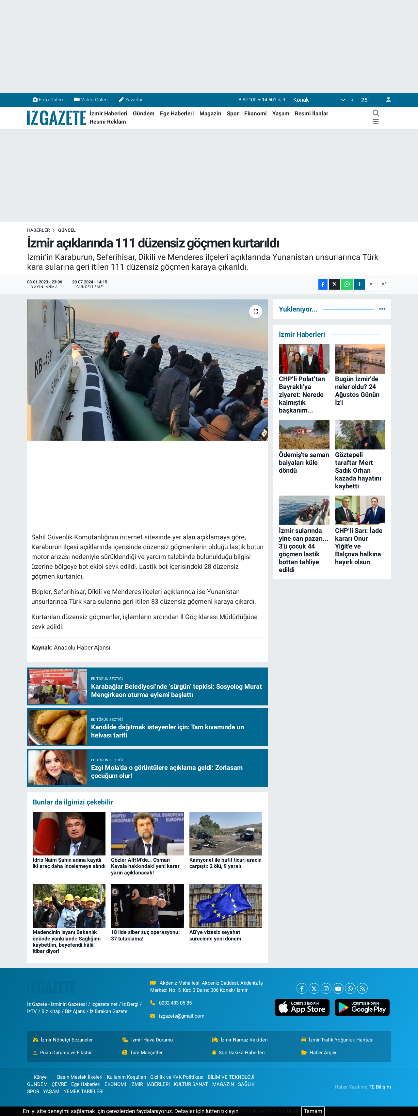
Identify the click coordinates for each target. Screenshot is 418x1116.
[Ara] (376, 114)
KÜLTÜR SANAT (191, 1084)
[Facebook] (302, 988)
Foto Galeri (51, 100)
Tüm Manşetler (146, 1053)
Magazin (210, 113)
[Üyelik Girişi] (385, 100)
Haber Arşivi (323, 1053)
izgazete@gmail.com (181, 1016)
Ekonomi (255, 113)
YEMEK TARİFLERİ (84, 1091)
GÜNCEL (67, 230)
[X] (314, 988)
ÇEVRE (59, 1084)
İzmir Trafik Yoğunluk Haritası (341, 1040)
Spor (233, 113)
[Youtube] (338, 988)
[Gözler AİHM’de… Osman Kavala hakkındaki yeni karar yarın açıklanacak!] (147, 833)
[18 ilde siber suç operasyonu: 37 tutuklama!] (147, 905)
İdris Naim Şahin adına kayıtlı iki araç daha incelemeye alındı (69, 863)
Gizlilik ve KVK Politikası (176, 1077)
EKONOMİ (115, 1084)
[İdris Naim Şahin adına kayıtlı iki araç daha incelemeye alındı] (69, 833)
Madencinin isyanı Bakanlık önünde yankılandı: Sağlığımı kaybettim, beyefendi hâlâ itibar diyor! (67, 941)
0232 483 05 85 (175, 1003)
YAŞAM (51, 1091)
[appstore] (302, 1007)
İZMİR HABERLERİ (150, 1084)
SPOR (33, 1091)
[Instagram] (326, 988)
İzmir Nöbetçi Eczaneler (67, 1040)
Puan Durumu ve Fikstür (66, 1053)
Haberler (38, 230)
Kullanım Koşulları (126, 1077)
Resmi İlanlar (311, 113)
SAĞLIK (246, 1084)
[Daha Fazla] (359, 284)
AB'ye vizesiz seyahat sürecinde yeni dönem (215, 935)
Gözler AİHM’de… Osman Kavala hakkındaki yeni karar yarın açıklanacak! (145, 866)
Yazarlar (134, 100)
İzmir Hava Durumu (152, 1040)
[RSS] (362, 988)
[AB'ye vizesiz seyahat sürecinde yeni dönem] (225, 905)
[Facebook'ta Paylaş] (323, 284)
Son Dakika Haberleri (242, 1053)
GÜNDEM (37, 1084)
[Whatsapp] (350, 988)
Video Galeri (94, 100)
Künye (40, 1077)
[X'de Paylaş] (334, 284)
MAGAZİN (223, 1084)
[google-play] (362, 1007)
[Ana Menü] (376, 122)
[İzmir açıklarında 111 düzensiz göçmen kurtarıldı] (147, 370)
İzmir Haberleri (108, 113)
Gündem (143, 113)
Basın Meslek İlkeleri (80, 1077)
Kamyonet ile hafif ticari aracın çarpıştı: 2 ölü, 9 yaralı (225, 863)
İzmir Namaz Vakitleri (244, 1040)
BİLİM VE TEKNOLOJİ (231, 1077)
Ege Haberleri (177, 113)
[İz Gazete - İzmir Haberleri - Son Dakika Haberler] (57, 117)
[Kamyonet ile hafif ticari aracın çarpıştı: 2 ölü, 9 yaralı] (225, 833)
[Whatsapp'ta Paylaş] (347, 284)
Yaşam (280, 113)
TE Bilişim (380, 1087)
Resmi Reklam (108, 121)
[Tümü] (382, 309)
